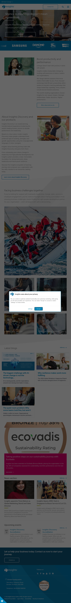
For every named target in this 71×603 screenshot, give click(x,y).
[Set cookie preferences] (3, 599)
